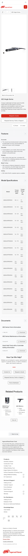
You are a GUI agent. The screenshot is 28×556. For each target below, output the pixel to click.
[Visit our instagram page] (12, 516)
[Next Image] (24, 50)
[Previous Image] (3, 50)
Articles (5, 511)
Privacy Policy (6, 539)
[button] (14, 133)
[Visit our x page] (16, 516)
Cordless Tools (7, 466)
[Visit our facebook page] (20, 516)
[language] (2, 2)
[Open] (25, 7)
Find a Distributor (8, 487)
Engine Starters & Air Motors (10, 470)
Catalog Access (7, 482)
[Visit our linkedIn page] (8, 520)
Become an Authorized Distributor (12, 504)
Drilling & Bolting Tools (9, 468)
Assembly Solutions (8, 461)
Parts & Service (7, 489)
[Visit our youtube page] (8, 516)
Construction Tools (8, 463)
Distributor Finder (8, 501)
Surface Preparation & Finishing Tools (13, 472)
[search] (25, 2)
